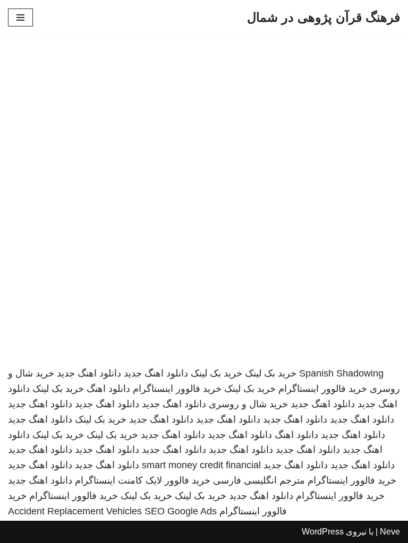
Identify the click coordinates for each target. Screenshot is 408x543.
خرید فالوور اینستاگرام (322, 388)
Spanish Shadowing (341, 373)
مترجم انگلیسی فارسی (259, 480)
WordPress (323, 531)
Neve (390, 531)
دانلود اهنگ (108, 388)
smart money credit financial (201, 465)
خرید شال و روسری (248, 404)
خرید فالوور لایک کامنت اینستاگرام (142, 480)
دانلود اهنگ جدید (156, 373)
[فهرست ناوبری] (20, 17)
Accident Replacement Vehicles (75, 511)
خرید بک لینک (270, 373)
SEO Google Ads (180, 511)
